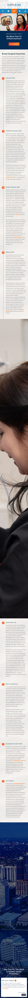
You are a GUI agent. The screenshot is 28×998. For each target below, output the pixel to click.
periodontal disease (19, 783)
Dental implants (17, 237)
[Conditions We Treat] (19, 11)
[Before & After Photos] (8, 11)
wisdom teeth (9, 177)
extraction (18, 214)
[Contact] (25, 11)
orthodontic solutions (19, 760)
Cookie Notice (5, 988)
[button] (14, 44)
